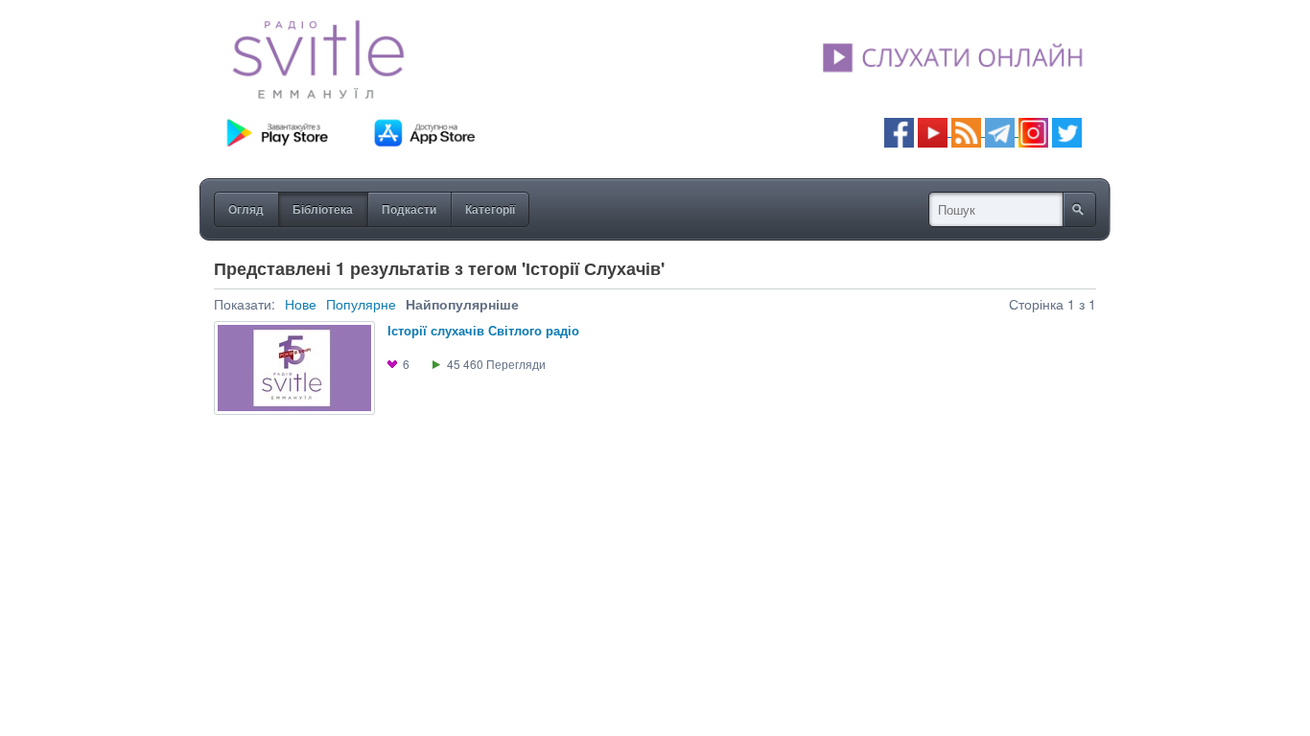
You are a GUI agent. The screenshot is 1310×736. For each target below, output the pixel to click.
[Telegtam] (1000, 131)
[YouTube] (934, 131)
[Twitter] (1067, 131)
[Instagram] (1033, 131)
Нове (300, 303)
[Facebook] (899, 131)
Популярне (361, 303)
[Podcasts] (966, 131)
